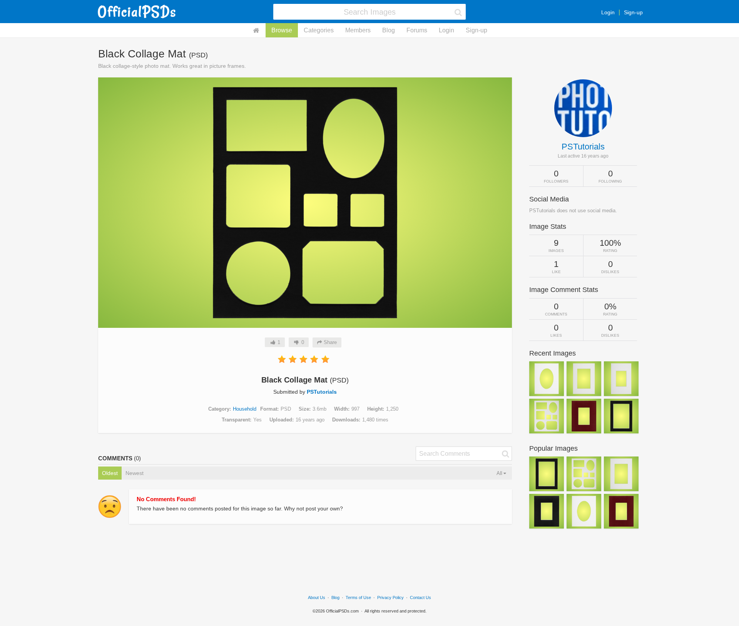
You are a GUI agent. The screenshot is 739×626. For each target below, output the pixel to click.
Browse (281, 30)
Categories (319, 30)
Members (358, 30)
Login (608, 12)
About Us (316, 597)
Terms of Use (358, 597)
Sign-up (633, 12)
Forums (416, 30)
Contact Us (420, 597)
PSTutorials (322, 392)
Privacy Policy (390, 597)
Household (244, 409)
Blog (388, 30)
